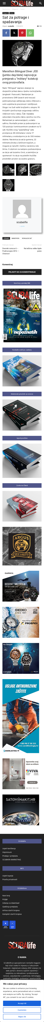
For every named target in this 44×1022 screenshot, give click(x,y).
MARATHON (15, 238)
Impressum (7, 852)
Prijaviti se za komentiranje (22, 272)
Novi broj (6, 895)
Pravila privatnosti (9, 879)
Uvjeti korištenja (9, 848)
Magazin (15, 9)
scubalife (11, 26)
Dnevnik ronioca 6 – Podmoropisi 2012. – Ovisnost (10, 251)
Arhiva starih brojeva (11, 910)
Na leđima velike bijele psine (33, 249)
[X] (14, 33)
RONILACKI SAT (27, 238)
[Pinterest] (22, 33)
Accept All (22, 1003)
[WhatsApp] (30, 33)
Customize (22, 1010)
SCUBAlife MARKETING (11, 859)
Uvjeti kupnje (7, 876)
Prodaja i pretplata (10, 856)
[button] (4, 3)
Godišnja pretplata (10, 906)
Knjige (5, 899)
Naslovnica (6, 9)
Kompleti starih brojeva (12, 914)
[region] (22, 1001)
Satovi (22, 9)
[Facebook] (6, 33)
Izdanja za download (10, 903)
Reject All (22, 1017)
